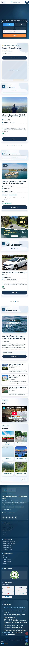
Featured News (11, 310)
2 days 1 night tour (7, 559)
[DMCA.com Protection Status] (4, 644)
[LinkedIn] (16, 517)
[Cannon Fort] (8, 451)
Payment (5, 534)
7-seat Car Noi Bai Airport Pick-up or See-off (14, 273)
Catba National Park (21, 473)
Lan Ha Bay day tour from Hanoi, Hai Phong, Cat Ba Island (13, 116)
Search (15, 35)
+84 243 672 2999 (7, 509)
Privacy (4, 532)
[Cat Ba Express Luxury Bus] (8, 436)
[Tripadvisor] (3, 517)
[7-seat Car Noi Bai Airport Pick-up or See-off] (15, 263)
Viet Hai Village (8, 473)
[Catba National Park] (21, 467)
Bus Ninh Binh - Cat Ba (7, 549)
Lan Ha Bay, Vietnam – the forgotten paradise (16, 365)
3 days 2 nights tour (7, 561)
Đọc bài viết (13, 356)
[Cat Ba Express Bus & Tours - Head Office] (9, 490)
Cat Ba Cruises (6, 557)
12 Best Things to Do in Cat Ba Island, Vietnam (17, 376)
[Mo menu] (27, 2)
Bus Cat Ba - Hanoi (7, 545)
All (9, 24)
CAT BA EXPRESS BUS (14, 245)
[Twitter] (9, 517)
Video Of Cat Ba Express (8, 529)
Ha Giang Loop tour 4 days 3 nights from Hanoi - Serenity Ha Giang (14, 182)
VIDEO (4, 403)
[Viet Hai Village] (8, 467)
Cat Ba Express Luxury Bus (7, 443)
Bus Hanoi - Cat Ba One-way (9, 543)
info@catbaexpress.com (9, 512)
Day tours (5, 563)
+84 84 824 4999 (11, 634)
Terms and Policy (6, 530)
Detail (13, 138)
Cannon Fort (8, 458)
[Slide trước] (2, 21)
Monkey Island (21, 442)
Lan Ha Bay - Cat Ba (21, 458)
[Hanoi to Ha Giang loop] (14, 227)
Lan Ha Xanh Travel (16, 640)
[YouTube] (12, 517)
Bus (21, 24)
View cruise (13, 207)
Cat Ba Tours (10, 87)
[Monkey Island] (21, 436)
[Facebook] (6, 517)
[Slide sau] (26, 21)
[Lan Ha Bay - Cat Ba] (21, 451)
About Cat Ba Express (7, 525)
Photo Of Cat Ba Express (8, 527)
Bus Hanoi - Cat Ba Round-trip (9, 541)
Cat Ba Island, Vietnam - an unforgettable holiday (13, 337)
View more (13, 57)
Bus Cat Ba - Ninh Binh (7, 547)
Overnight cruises (10, 154)
